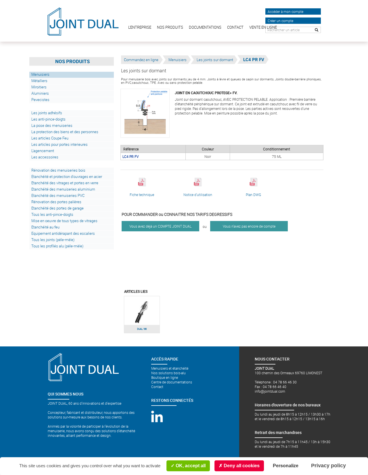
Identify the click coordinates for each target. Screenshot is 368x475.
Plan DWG (253, 194)
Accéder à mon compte (285, 11)
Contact (157, 386)
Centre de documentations (171, 382)
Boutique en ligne (164, 377)
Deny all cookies (241, 465)
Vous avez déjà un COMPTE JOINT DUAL (160, 226)
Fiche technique (142, 194)
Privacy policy (328, 465)
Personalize (285, 465)
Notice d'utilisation (197, 194)
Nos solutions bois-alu (168, 373)
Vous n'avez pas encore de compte (249, 226)
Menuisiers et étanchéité (169, 368)
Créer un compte (280, 20)
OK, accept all (190, 465)
